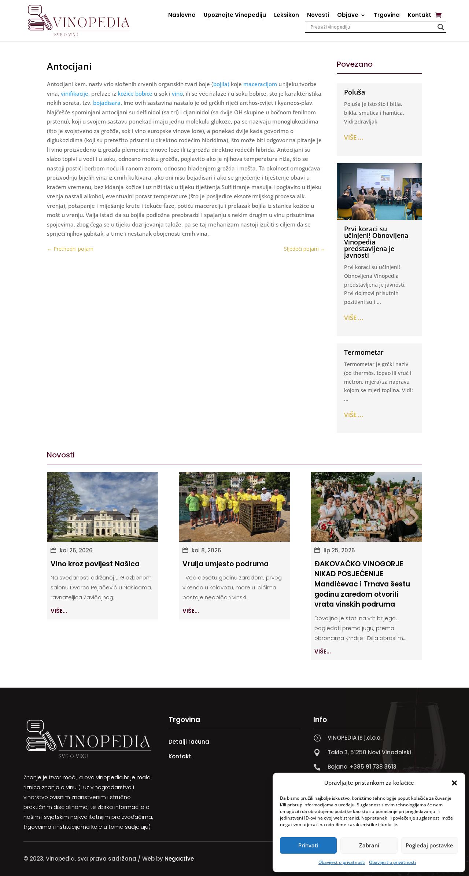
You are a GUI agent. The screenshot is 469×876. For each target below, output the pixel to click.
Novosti (318, 15)
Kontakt (419, 15)
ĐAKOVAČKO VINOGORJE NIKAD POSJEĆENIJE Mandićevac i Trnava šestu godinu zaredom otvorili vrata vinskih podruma (362, 584)
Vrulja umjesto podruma (225, 564)
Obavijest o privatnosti (341, 862)
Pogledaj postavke (429, 845)
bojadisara (107, 102)
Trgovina (387, 15)
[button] (454, 783)
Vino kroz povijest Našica (95, 564)
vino (177, 93)
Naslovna (182, 15)
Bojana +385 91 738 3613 (362, 766)
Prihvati (308, 845)
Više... (59, 611)
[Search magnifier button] (441, 27)
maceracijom (260, 84)
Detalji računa (189, 742)
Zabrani (369, 845)
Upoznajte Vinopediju (235, 15)
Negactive (179, 858)
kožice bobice (135, 93)
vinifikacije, (75, 93)
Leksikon (286, 15)
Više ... (353, 137)
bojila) (221, 84)
